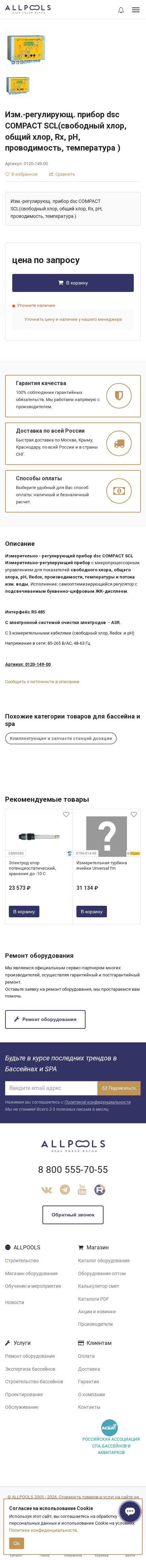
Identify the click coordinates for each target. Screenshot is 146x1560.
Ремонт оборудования (48, 1019)
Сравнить (64, 174)
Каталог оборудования (104, 1260)
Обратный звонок (73, 1214)
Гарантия (88, 1381)
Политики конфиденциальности (43, 1530)
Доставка (89, 1369)
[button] (120, 10)
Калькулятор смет (98, 1286)
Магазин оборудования (31, 1273)
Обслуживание (21, 1407)
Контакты (89, 1407)
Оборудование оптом (102, 1273)
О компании (91, 1394)
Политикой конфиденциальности (98, 1102)
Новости (14, 1302)
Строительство (22, 1260)
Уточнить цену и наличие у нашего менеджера (73, 319)
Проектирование (24, 1394)
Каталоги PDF (93, 1299)
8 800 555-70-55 (73, 1169)
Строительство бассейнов (34, 1381)
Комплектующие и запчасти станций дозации (61, 738)
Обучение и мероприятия (33, 1286)
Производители (95, 1324)
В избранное (24, 174)
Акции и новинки (97, 1311)
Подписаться (122, 1088)
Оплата (86, 1356)
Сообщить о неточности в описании (42, 681)
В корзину (76, 282)
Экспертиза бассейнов (30, 1369)
